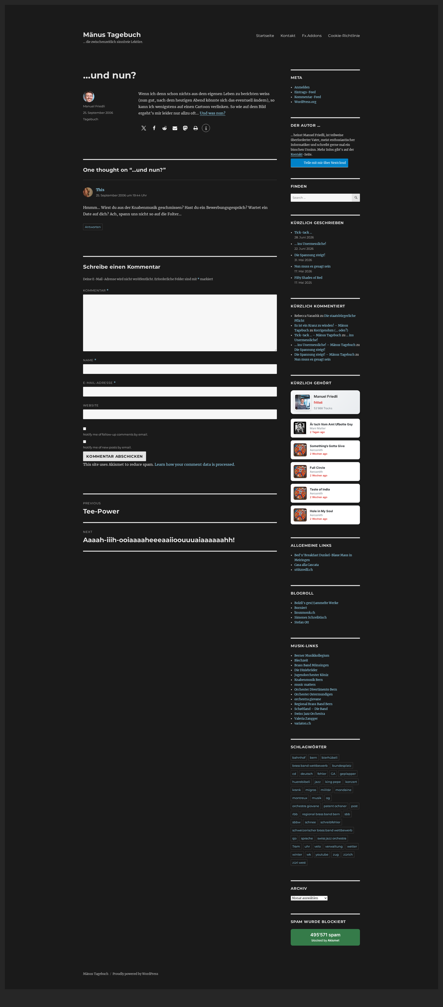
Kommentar (96, 290)
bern (313, 757)
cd (294, 774)
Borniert (300, 608)
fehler (321, 774)
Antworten (93, 227)
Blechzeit (301, 660)
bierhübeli (330, 757)
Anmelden (302, 87)
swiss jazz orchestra (331, 838)
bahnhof (298, 757)
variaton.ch (302, 723)
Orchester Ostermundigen (313, 694)
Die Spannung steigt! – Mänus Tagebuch (324, 355)
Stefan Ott (301, 622)
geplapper (348, 774)
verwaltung (334, 846)
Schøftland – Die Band (311, 709)
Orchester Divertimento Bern (315, 689)
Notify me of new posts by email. (107, 447)
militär (326, 790)
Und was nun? (212, 113)
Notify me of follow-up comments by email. (115, 434)
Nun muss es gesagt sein (312, 266)
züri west (299, 862)
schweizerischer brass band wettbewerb (322, 830)
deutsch (307, 774)
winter (297, 854)
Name (89, 360)
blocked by (329, 939)
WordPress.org (305, 102)
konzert (351, 782)
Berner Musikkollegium (311, 656)
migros (310, 790)
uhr (307, 846)
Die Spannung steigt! (309, 255)
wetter (352, 846)
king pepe (333, 782)
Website (91, 405)
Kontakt (288, 35)
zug (336, 854)
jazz (318, 782)
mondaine (343, 790)
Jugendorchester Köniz (311, 675)
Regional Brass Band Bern (313, 704)
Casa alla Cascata (306, 565)
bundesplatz (341, 765)
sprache (307, 838)
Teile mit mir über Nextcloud (324, 163)
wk (309, 854)
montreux (299, 798)
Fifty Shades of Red (308, 278)
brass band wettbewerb (310, 765)
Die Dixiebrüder (305, 670)
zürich (348, 854)
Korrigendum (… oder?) (331, 330)
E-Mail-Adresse (99, 383)
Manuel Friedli (94, 106)
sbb (347, 814)
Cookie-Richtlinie (344, 35)
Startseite (265, 35)
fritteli (318, 402)
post (354, 806)
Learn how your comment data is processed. (195, 464)
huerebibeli (301, 782)
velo (317, 846)
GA (333, 774)
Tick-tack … (303, 232)
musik (316, 798)
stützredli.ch (303, 570)
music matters (305, 685)
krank (296, 790)
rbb (295, 814)
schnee (310, 822)
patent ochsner (335, 806)
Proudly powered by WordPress (135, 974)
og (328, 798)
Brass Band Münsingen (311, 665)
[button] (144, 128)
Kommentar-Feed (307, 97)
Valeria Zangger (306, 719)
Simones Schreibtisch (310, 617)
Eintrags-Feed (305, 92)
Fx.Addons (312, 35)
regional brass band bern (321, 814)
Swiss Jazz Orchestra (309, 714)
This (100, 189)
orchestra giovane (307, 699)
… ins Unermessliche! (310, 244)
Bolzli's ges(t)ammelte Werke (316, 603)
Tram (296, 846)
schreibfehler (330, 822)
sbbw (296, 822)
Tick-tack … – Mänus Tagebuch (317, 335)
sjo (294, 838)
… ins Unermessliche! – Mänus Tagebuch (325, 345)
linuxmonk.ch (304, 613)
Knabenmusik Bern (308, 680)
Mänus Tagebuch (112, 35)
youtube (322, 854)
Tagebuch (90, 119)
